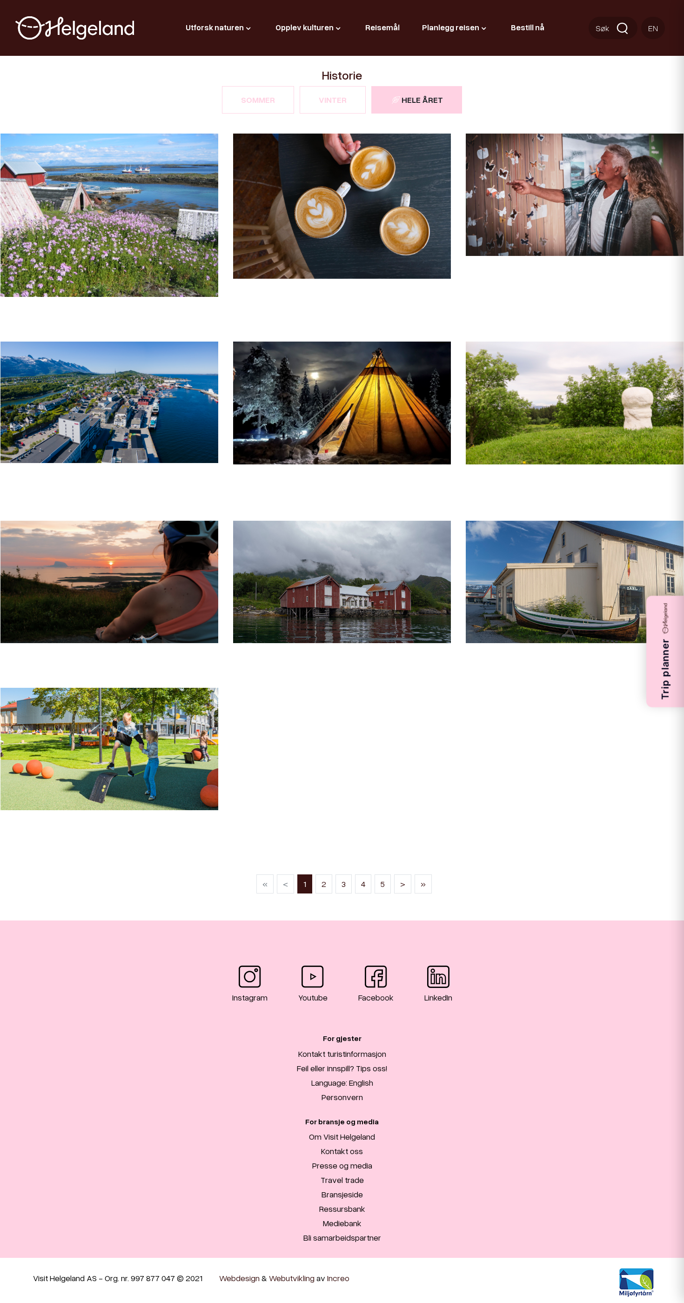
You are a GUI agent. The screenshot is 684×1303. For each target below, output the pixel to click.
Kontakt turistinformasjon (342, 1053)
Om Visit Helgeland (342, 1136)
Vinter (333, 99)
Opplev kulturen (304, 27)
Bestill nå (527, 27)
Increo (338, 1278)
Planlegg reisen (450, 27)
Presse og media (342, 1165)
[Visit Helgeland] (74, 28)
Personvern (342, 1097)
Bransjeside (342, 1194)
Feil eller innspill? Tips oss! (342, 1068)
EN (653, 28)
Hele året (422, 99)
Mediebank (342, 1223)
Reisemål (382, 27)
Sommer (258, 99)
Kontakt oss (342, 1151)
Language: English (342, 1082)
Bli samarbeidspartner (342, 1237)
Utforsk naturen (215, 27)
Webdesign (239, 1278)
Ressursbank (342, 1208)
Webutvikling (292, 1278)
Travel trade (342, 1180)
